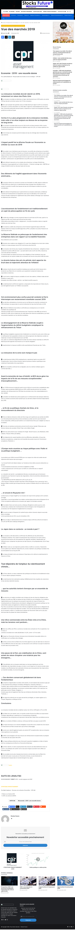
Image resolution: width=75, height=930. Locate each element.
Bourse (18, 11)
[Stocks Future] (37, 4)
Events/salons (37, 11)
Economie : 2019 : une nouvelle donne (30, 800)
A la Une (5, 11)
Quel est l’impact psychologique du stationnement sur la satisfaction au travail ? (62, 82)
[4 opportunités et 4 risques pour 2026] (47, 881)
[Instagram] (7, 920)
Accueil (4, 22)
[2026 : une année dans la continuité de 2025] (28, 881)
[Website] (11, 818)
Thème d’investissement (50, 11)
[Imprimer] (13, 37)
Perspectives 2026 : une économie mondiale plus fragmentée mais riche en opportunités (7, 889)
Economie (12, 11)
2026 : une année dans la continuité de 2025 (26, 887)
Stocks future (5, 33)
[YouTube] (5, 920)
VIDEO (10, 765)
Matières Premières (26, 11)
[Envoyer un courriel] (8, 33)
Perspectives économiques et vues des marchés (17, 22)
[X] (6, 37)
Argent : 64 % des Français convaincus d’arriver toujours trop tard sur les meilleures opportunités (62, 65)
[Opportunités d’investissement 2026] (65, 881)
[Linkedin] (9, 37)
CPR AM (12, 800)
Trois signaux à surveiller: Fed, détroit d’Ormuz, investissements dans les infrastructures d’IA (62, 52)
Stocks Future (62, 11)
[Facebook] (2, 37)
